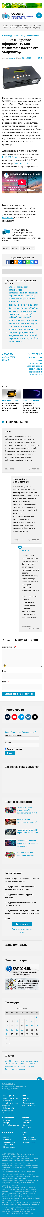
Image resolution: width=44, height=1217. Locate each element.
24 (7, 1034)
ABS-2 (22, 1061)
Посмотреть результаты (22, 929)
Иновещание (8, 1113)
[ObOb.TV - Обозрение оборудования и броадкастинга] (17, 15)
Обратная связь (29, 1142)
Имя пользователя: (13, 735)
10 (7, 1025)
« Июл (7, 1043)
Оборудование (9, 1117)
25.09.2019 (9, 469)
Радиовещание (29, 1103)
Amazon (15, 1061)
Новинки (6, 1120)
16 (37, 1025)
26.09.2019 (26, 626)
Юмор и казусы (9, 1147)
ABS (30, 1061)
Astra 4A (22, 1070)
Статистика (27, 1127)
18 (12, 1030)
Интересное (7, 1132)
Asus (12, 1070)
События (26, 1122)
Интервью (7, 1140)
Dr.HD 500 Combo (10, 157)
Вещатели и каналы (10, 1098)
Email (5, 682)
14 (27, 1025)
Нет (8, 918)
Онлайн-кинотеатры (10, 1103)
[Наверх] (39, 1079)
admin (12, 58)
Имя (4, 671)
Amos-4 (23, 1066)
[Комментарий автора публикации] (20, 547)
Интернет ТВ (8, 1101)
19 (17, 1030)
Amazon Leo (9, 1066)
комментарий (9, 647)
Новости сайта (28, 1137)
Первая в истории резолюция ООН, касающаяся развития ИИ (27, 810)
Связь (24, 1095)
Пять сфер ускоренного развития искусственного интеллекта (27, 843)
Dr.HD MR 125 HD (22, 163)
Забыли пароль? (29, 732)
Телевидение (8, 1095)
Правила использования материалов (15, 1156)
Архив (22, 932)
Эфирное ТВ (27, 248)
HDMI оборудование (10, 36)
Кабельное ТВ (8, 1108)
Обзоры (6, 1122)
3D (16, 1070)
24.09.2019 (26, 58)
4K (7, 1069)
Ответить (34, 469)
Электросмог (8, 1144)
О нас (24, 1132)
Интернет (26, 1098)
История (26, 1125)
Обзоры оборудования (29, 36)
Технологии (27, 1120)
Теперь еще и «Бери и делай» (23, 305)
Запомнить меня (14, 749)
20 (22, 1030)
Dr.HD (6, 248)
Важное (25, 1117)
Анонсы (6, 1135)
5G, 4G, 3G (27, 1101)
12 (17, 1025)
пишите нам (7, 217)
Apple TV (31, 1066)
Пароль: (8, 742)
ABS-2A (17, 1066)
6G (27, 1061)
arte (6, 1061)
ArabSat (32, 1063)
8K (27, 1063)
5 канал (14, 1063)
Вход (7, 732)
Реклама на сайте (29, 1140)
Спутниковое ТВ (9, 1105)
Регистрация (16, 732)
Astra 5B (7, 1063)
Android (21, 1063)
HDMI (15, 248)
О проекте (27, 1135)
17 (7, 1030)
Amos (36, 1061)
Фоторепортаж (9, 1142)
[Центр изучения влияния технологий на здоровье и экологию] (22, 7)
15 (32, 1025)
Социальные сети (29, 1105)
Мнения (6, 1137)
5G (10, 1061)
